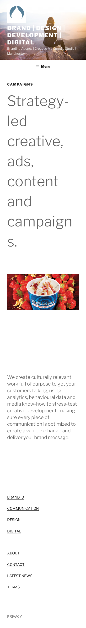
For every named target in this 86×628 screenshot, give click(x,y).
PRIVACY (14, 616)
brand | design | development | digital (36, 35)
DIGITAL (14, 531)
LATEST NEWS (19, 576)
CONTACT (16, 565)
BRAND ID (15, 497)
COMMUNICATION (23, 508)
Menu (45, 66)
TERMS (13, 587)
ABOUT (13, 553)
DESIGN (14, 520)
